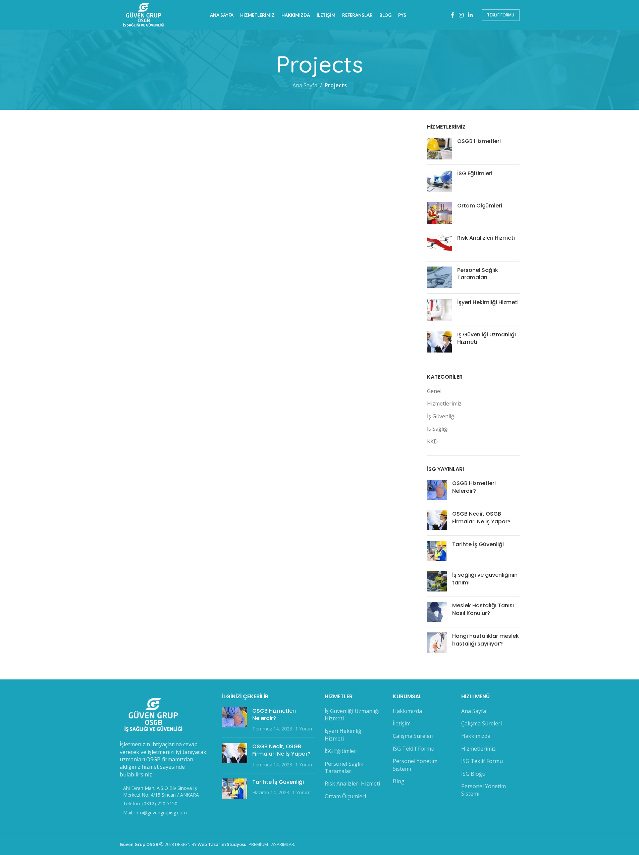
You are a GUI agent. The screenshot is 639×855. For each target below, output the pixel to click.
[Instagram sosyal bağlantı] (461, 15)
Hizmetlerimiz (444, 403)
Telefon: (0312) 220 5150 (150, 803)
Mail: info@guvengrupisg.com (155, 812)
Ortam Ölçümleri (479, 205)
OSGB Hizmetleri (479, 141)
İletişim (402, 723)
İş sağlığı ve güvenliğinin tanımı (485, 578)
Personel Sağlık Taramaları (477, 273)
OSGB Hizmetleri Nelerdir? (474, 486)
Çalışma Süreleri (413, 736)
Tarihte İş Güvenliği (478, 544)
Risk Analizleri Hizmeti (486, 238)
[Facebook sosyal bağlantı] (452, 15)
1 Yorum (304, 728)
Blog (399, 781)
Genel (434, 391)
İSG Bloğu (473, 773)
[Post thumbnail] (439, 148)
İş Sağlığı (437, 428)
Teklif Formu (500, 15)
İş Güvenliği (441, 416)
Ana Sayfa (304, 85)
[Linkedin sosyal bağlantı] (470, 15)
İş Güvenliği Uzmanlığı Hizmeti (486, 338)
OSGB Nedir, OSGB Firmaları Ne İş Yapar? (481, 517)
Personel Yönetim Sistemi (415, 764)
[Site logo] (144, 14)
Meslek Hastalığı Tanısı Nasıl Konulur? (483, 609)
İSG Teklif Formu (413, 748)
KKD (432, 441)
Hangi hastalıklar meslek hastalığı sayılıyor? (485, 639)
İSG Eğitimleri (474, 173)
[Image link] (153, 714)
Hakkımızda (407, 711)
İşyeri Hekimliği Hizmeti (488, 302)
